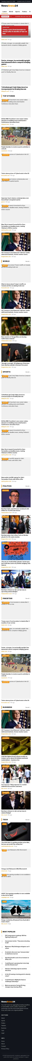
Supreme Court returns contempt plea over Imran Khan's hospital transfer (15, 199)
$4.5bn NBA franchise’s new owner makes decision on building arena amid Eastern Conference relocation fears (14, 120)
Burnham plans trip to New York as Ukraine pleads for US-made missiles (14, 536)
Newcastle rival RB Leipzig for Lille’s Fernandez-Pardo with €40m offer (12, 478)
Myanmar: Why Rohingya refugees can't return (17, 947)
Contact (3, 1046)
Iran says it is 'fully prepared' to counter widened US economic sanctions (14, 785)
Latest (4, 11)
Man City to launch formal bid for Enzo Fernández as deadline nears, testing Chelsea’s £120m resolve (13, 226)
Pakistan (3, 1025)
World (11, 11)
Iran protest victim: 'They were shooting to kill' (17, 941)
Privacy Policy (5, 1048)
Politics (24, 11)
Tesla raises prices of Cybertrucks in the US (15, 173)
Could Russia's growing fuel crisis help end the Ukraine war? (17, 964)
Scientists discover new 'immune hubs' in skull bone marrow (17, 952)
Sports (17, 11)
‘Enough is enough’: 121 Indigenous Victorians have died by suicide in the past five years (15, 364)
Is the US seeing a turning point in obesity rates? (17, 975)
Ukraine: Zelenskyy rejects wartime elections (16, 969)
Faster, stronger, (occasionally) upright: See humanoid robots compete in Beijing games (15, 62)
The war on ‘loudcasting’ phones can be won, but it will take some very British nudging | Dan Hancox (15, 563)
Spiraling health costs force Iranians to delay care (17, 958)
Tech (2, 1030)
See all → (28, 261)
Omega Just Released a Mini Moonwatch (14, 869)
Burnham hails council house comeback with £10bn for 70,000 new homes (15, 509)
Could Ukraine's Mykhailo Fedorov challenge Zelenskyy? (15, 980)
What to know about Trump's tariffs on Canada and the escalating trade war (13, 285)
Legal (2, 1033)
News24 (9, 5)
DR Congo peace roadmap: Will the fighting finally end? (15, 936)
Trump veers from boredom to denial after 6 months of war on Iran (15, 31)
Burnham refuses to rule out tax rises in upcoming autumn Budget (13, 590)
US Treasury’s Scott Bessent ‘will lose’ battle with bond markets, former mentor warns (15, 253)
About (3, 1043)
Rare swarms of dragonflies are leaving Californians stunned (13, 337)
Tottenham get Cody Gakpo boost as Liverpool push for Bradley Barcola (13, 395)
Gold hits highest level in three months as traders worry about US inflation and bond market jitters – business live (14, 758)
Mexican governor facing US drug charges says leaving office (15, 986)
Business (3, 1028)
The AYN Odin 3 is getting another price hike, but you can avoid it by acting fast (15, 843)
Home (3, 1041)
